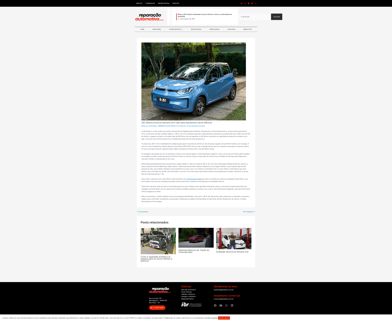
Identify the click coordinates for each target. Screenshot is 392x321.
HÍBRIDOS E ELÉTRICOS (166, 126)
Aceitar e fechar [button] (224, 318)
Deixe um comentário (149, 126)
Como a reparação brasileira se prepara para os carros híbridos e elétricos (156, 259)
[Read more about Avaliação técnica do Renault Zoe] (233, 238)
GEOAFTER (175, 3)
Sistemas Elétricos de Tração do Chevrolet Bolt (193, 251)
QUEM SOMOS (156, 29)
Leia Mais (214, 318)
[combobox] (254, 17)
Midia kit (139, 3)
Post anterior (142, 211)
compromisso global (194, 179)
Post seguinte (249, 211)
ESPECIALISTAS (214, 29)
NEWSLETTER (247, 29)
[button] (157, 307)
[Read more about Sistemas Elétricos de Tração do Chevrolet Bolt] (196, 238)
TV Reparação (150, 3)
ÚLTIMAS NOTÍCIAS (175, 29)
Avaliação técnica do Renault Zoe (232, 252)
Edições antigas (163, 3)
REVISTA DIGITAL (196, 29)
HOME (142, 29)
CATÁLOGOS (231, 29)
